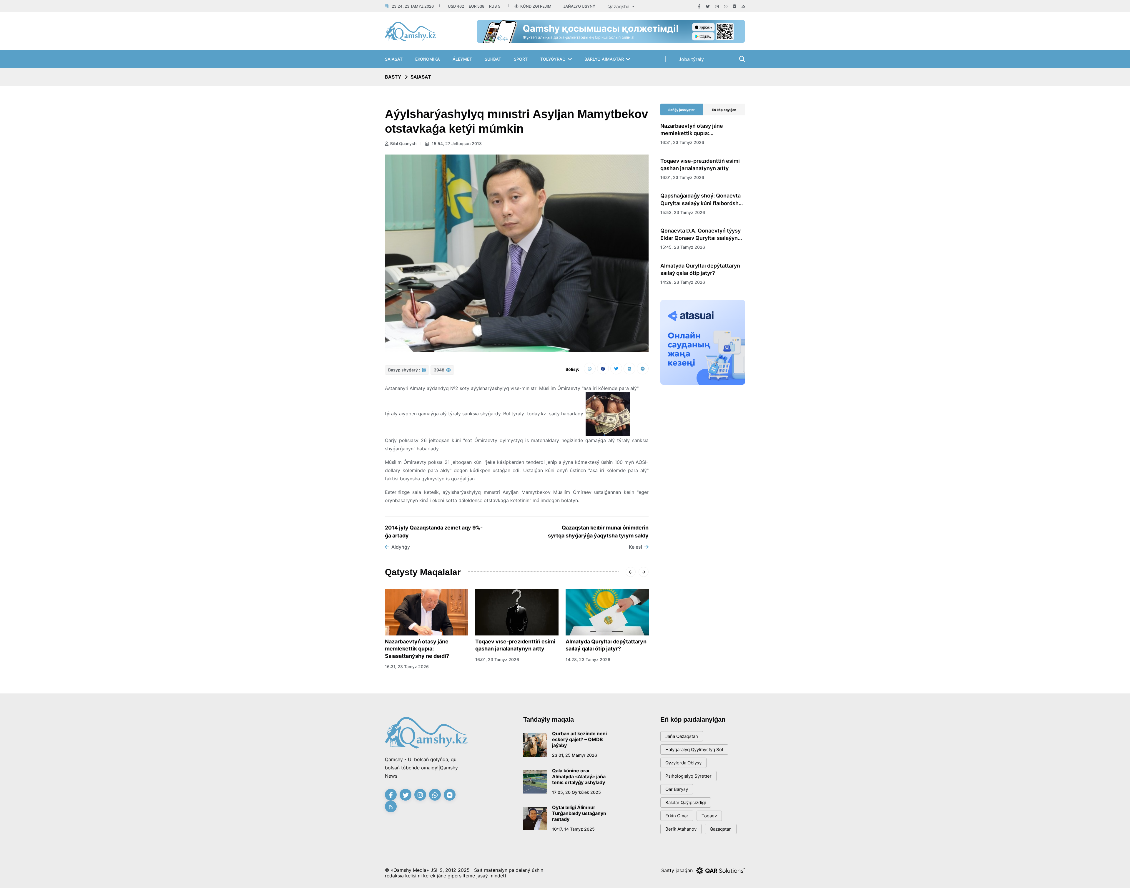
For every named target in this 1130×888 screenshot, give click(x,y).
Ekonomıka (427, 59)
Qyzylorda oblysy (683, 763)
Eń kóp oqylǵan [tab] (724, 110)
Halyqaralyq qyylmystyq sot (694, 749)
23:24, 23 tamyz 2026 (413, 6)
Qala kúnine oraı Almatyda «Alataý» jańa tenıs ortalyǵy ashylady (579, 776)
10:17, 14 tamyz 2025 (573, 828)
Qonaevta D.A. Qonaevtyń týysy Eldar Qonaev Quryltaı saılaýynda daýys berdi (702, 235)
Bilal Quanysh (403, 143)
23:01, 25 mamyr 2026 (574, 755)
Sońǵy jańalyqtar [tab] (681, 110)
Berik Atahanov (681, 829)
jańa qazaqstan (681, 736)
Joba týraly (691, 59)
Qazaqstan (721, 829)
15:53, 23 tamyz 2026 (682, 212)
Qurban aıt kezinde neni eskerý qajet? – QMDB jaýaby (579, 739)
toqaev (709, 816)
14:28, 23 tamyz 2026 (588, 659)
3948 (439, 369)
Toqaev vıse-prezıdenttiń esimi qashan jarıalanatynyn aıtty (515, 645)
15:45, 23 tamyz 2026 (682, 247)
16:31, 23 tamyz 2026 (407, 666)
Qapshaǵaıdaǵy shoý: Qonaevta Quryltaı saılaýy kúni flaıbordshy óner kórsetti (701, 199)
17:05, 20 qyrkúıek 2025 (576, 792)
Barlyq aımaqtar (604, 59)
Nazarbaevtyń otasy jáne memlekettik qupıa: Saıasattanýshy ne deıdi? (417, 648)
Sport (521, 59)
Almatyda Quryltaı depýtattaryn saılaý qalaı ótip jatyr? (606, 645)
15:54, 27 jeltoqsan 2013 (456, 143)
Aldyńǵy (400, 547)
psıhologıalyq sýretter (688, 776)
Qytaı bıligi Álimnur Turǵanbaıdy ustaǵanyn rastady (579, 813)
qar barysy (676, 789)
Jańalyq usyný (579, 6)
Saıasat (394, 59)
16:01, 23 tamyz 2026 (497, 659)
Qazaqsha (619, 6)
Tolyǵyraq (553, 59)
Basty (393, 77)
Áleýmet (462, 59)
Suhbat (493, 59)
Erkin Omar (676, 816)
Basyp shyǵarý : (404, 369)
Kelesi (635, 547)
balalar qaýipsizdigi (685, 802)
